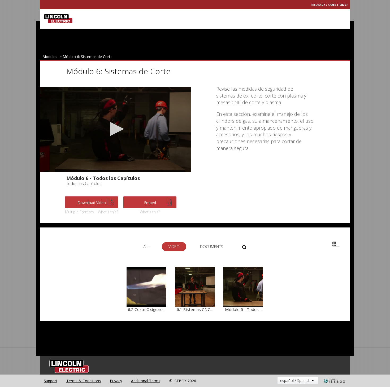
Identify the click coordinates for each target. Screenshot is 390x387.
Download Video (91, 202)
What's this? (150, 211)
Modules (49, 56)
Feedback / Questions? (329, 5)
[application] (115, 129)
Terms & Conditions (83, 380)
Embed (150, 202)
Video (174, 246)
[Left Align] (334, 244)
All (146, 246)
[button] (115, 129)
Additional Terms (145, 380)
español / (295, 380)
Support (50, 380)
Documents (211, 246)
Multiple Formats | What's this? (91, 211)
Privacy (116, 380)
